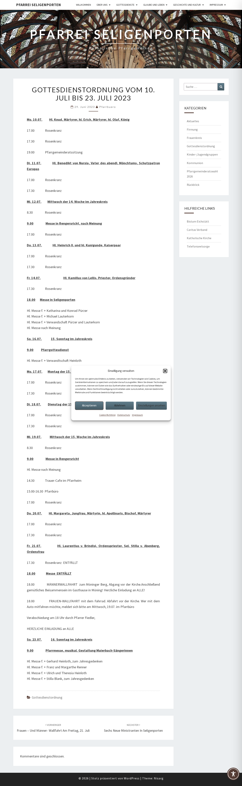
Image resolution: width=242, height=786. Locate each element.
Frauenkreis (194, 138)
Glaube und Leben (153, 4)
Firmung (192, 129)
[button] (165, 371)
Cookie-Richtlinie (107, 414)
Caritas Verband (197, 230)
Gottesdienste (125, 4)
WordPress (132, 778)
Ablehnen (119, 405)
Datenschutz (123, 414)
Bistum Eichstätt (198, 221)
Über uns (102, 4)
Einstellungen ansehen (151, 405)
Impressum (137, 414)
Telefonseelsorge (198, 246)
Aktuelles (193, 121)
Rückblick (193, 185)
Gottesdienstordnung (47, 697)
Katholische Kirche (199, 238)
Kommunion (195, 163)
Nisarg (159, 778)
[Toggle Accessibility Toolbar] (233, 775)
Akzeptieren (89, 405)
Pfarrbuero (107, 106)
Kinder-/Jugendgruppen (202, 154)
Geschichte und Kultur (187, 4)
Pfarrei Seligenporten (38, 4)
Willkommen (83, 4)
